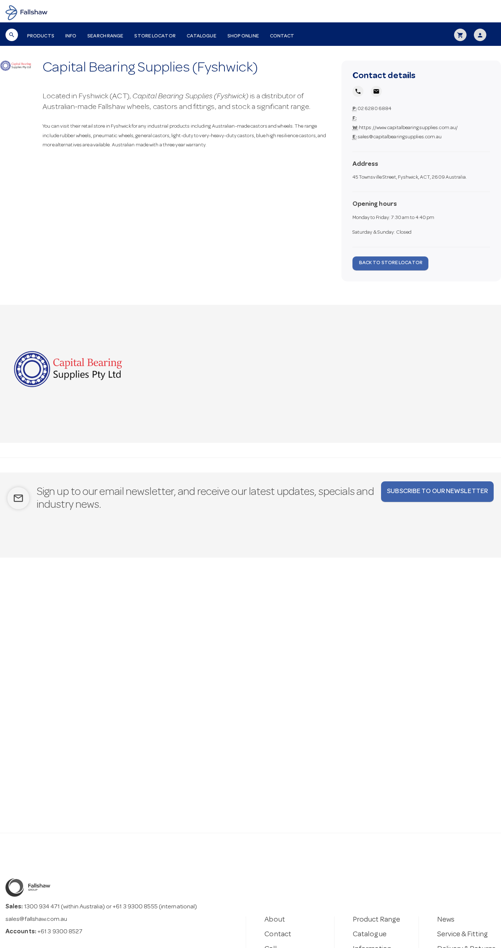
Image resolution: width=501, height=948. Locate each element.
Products (40, 36)
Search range (105, 36)
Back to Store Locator (390, 263)
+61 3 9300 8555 (135, 907)
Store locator (154, 36)
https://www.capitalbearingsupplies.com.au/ (408, 128)
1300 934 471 (42, 907)
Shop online (243, 36)
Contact (282, 36)
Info (70, 36)
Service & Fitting (462, 934)
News (445, 920)
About (274, 920)
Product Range (376, 920)
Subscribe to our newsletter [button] (437, 491)
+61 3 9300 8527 (60, 932)
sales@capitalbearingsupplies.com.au (400, 137)
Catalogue (201, 36)
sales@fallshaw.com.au (36, 919)
